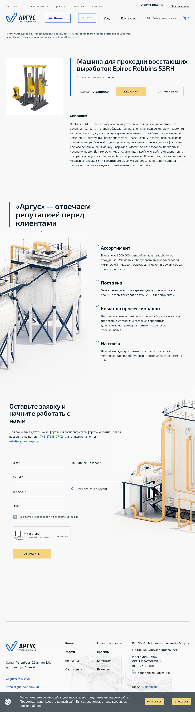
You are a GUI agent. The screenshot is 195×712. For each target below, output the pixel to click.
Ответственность (37, 6)
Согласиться (154, 702)
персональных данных (66, 516)
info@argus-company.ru (25, 441)
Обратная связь (179, 6)
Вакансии (96, 6)
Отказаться (181, 702)
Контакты (128, 18)
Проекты (60, 6)
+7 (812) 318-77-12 (152, 5)
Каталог (60, 18)
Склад (87, 18)
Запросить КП (168, 91)
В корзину (131, 91)
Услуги (108, 18)
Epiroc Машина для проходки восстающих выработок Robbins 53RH (43, 36)
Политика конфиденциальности (155, 650)
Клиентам (78, 6)
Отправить (32, 553)
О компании (13, 6)
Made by (144, 687)
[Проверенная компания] (151, 672)
